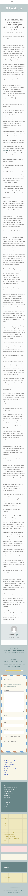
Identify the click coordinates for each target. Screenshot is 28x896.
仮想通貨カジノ (8, 766)
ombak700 (6, 827)
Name (6, 716)
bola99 (5, 823)
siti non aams (7, 797)
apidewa (6, 774)
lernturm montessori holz (9, 832)
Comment (7, 690)
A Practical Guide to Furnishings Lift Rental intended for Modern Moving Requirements (14, 651)
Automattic (17, 892)
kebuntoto (5, 150)
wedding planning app (9, 834)
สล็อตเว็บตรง (7, 877)
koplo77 (6, 825)
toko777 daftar (7, 802)
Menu (15, 2)
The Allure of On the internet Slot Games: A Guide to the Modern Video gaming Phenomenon (14, 663)
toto (5, 840)
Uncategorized (14, 17)
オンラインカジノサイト (10, 760)
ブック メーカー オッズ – (10, 764)
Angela (22, 33)
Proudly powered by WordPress (11, 890)
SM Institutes (14, 8)
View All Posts (14, 637)
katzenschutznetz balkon (9, 836)
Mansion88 (6, 867)
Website (6, 730)
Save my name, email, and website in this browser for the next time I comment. (12, 739)
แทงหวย (6, 776)
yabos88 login (7, 804)
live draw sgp (7, 828)
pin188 (5, 772)
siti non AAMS (7, 795)
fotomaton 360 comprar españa (11, 838)
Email (6, 722)
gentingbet (6, 830)
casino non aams (7, 791)
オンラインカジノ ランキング (11, 768)
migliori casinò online (8, 793)
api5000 (6, 770)
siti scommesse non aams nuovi (11, 785)
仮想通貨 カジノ (8, 762)
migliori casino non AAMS (10, 789)
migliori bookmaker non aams (10, 787)
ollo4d (5, 806)
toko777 (6, 801)
